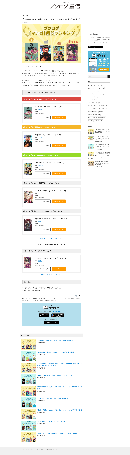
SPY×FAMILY (42, 298)
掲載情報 (101, 111)
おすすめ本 (97, 85)
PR (89, 85)
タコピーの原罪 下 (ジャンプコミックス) (50, 191)
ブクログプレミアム (93, 102)
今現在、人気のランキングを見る (51, 274)
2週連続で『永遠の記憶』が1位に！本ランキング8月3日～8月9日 (55, 375)
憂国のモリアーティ (34, 300)
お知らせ (90, 88)
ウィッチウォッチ (50, 298)
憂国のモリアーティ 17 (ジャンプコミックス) (52, 219)
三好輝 (39, 221)
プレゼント (91, 105)
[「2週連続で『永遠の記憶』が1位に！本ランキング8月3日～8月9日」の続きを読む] (28, 380)
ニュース (103, 97)
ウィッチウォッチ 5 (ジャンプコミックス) (51, 258)
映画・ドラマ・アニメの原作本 (95, 117)
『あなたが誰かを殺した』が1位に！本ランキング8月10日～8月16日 (55, 352)
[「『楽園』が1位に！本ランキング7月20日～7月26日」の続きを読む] (28, 426)
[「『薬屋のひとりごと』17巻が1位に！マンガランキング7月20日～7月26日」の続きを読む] (28, 438)
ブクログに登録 (56, 311)
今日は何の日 (102, 108)
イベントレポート (92, 91)
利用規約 (34, 449)
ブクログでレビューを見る (42, 117)
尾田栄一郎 (40, 165)
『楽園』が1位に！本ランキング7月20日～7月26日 (51, 421)
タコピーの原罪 (66, 298)
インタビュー (91, 94)
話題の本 (97, 120)
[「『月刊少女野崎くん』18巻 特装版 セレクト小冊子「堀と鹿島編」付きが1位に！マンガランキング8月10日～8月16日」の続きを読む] (28, 368)
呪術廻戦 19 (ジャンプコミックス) (48, 135)
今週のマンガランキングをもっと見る (51, 238)
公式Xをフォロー (51, 322)
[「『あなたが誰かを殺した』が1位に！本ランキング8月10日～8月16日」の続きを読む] (28, 356)
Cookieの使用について (42, 449)
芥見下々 (40, 137)
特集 (89, 120)
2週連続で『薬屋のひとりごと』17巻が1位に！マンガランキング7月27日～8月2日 (59, 410)
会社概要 (50, 449)
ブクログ (94, 39)
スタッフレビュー (92, 97)
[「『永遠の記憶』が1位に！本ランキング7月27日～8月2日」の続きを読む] (28, 403)
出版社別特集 (91, 111)
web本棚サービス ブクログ (26, 449)
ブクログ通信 (65, 6)
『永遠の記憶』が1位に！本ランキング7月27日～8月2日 (52, 398)
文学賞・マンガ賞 (92, 114)
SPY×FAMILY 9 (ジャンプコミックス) (49, 107)
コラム (101, 94)
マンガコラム (102, 105)
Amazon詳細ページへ (59, 117)
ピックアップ (91, 99)
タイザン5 (40, 193)
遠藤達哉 (40, 109)
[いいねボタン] (76, 296)
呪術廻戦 (78, 298)
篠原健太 (40, 260)
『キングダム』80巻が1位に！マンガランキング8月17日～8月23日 (55, 340)
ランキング (25, 15)
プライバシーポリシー (57, 449)
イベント (99, 88)
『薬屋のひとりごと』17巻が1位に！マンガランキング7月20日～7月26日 (57, 433)
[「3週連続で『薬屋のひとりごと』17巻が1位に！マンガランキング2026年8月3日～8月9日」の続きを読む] (28, 391)
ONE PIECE (34, 298)
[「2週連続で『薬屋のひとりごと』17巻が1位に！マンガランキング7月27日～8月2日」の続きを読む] (28, 414)
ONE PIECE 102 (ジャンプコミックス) (49, 163)
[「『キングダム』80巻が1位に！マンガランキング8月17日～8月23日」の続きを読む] (28, 345)
